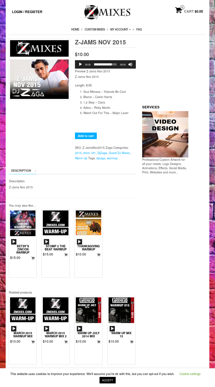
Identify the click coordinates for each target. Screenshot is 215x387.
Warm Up (81, 158)
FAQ (139, 29)
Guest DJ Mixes (119, 153)
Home (75, 29)
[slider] (105, 64)
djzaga (100, 158)
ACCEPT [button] (107, 380)
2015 (78, 153)
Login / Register (27, 11)
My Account (119, 29)
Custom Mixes (95, 29)
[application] (105, 64)
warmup (112, 158)
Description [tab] (21, 170)
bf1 (94, 153)
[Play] (80, 64)
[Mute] (130, 64)
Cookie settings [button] (190, 373)
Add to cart (86, 136)
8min (86, 153)
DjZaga (102, 153)
